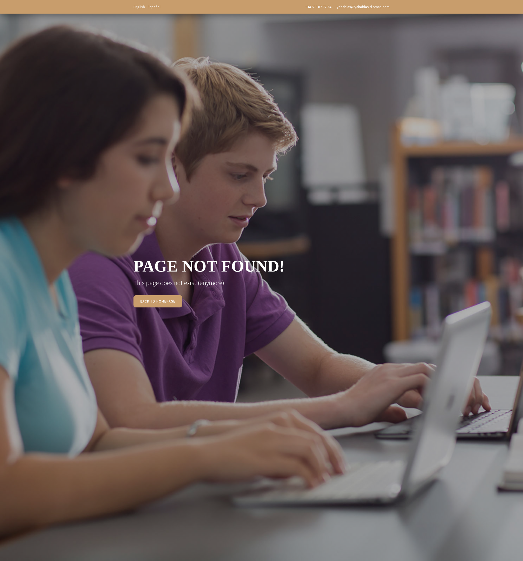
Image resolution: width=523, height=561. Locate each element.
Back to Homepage (157, 301)
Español (154, 6)
